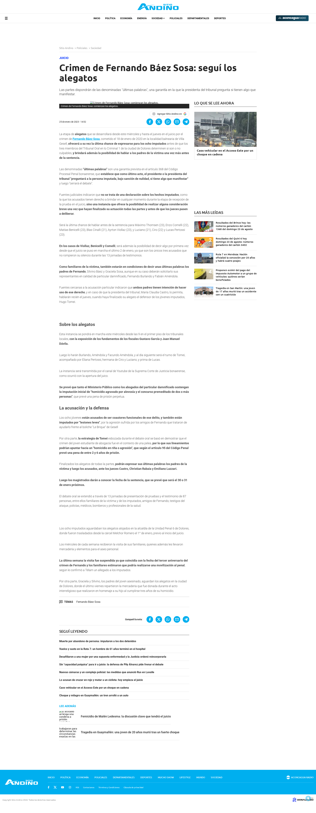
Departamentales (198, 18)
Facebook (48, 787)
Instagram (70, 787)
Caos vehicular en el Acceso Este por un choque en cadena (94, 687)
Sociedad (157, 18)
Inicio (96, 18)
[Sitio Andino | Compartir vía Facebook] (149, 121)
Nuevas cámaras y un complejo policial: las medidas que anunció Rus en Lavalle (106, 672)
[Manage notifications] (308, 798)
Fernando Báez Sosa (86, 139)
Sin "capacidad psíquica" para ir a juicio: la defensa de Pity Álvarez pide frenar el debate (111, 664)
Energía (142, 18)
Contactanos (88, 787)
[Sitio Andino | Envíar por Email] (177, 121)
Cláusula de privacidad (133, 787)
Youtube (62, 787)
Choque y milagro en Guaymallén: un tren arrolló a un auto (93, 695)
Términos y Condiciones (108, 787)
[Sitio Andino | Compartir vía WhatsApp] (168, 121)
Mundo (200, 777)
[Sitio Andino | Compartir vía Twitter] (159, 121)
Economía (126, 18)
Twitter (55, 787)
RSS (77, 787)
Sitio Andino (66, 47)
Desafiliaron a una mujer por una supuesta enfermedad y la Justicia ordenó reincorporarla (112, 656)
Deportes (220, 18)
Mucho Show (166, 777)
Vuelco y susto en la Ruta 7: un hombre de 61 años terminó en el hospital (102, 649)
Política (110, 18)
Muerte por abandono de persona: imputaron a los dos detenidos (97, 641)
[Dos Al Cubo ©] (303, 800)
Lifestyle (185, 777)
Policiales (176, 18)
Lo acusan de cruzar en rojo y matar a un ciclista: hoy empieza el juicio (101, 680)
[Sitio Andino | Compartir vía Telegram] (186, 121)
